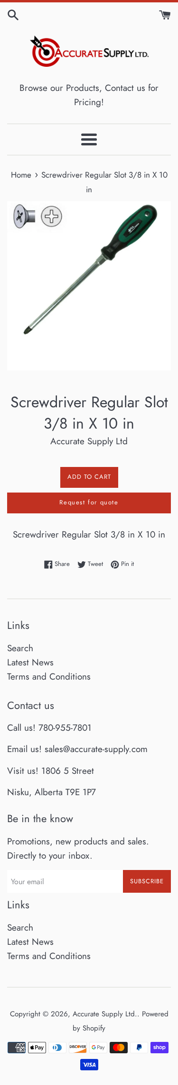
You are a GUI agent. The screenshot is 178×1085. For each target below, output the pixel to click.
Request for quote (88, 502)
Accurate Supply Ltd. (105, 1014)
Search (20, 648)
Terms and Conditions (49, 676)
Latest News (30, 662)
